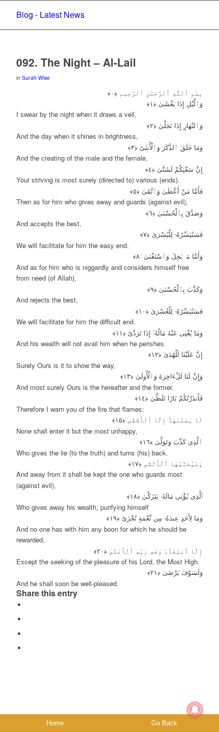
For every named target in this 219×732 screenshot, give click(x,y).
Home (55, 723)
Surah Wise (36, 77)
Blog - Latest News (50, 14)
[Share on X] (29, 619)
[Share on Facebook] (29, 604)
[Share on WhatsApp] (29, 633)
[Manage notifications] (195, 710)
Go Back (164, 723)
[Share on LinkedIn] (29, 648)
